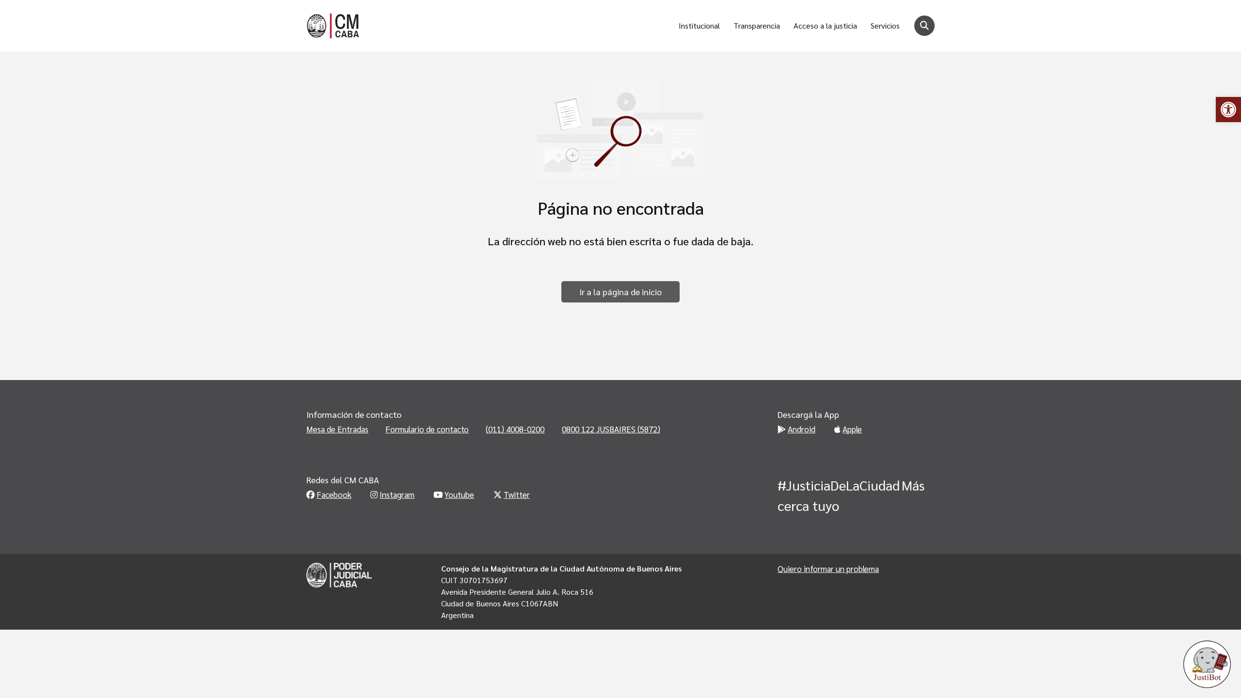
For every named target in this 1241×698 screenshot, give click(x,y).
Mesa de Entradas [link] (337, 429)
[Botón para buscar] (924, 26)
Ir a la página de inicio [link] (620, 291)
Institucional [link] (699, 25)
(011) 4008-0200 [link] (515, 429)
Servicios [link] (885, 25)
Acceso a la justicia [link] (825, 25)
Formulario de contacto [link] (427, 429)
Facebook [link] (334, 494)
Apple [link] (852, 429)
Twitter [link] (517, 494)
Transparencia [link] (756, 25)
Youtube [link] (459, 494)
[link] (1228, 109)
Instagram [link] (397, 494)
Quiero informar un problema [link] (828, 568)
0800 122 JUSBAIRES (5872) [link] (611, 429)
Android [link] (801, 429)
